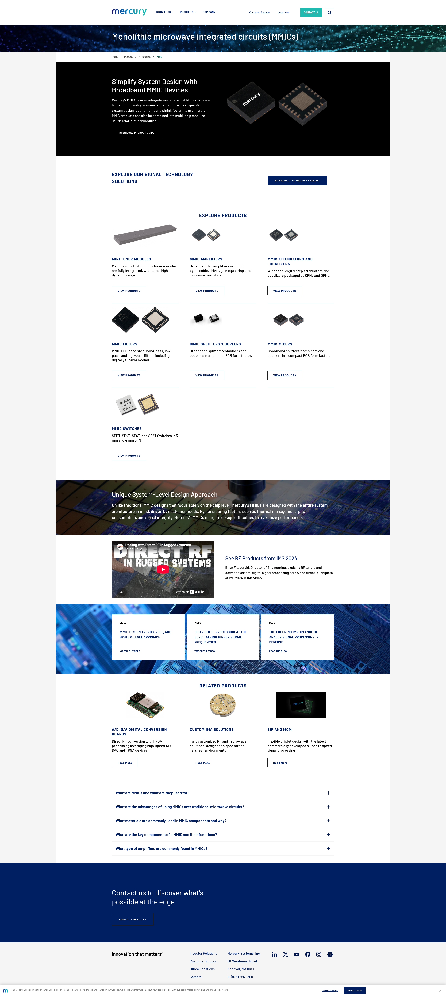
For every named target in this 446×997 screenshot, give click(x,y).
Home (115, 56)
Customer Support (259, 12)
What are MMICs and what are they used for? (152, 792)
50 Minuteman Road (242, 961)
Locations (283, 12)
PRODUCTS (187, 12)
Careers (196, 977)
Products (130, 56)
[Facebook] (308, 954)
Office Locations (202, 969)
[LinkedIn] (275, 954)
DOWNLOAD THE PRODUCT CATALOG (297, 180)
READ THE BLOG (278, 651)
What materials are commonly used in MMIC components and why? (171, 820)
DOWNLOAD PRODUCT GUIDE (137, 132)
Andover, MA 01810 (241, 969)
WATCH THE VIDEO (130, 651)
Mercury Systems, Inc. (244, 953)
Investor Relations (203, 953)
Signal (146, 56)
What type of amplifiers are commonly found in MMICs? (161, 848)
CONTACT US (311, 12)
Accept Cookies (355, 990)
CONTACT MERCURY (132, 919)
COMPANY (209, 12)
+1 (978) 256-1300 (240, 977)
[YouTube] (297, 954)
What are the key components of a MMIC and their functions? (166, 834)
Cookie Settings (330, 990)
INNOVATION (163, 12)
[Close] (440, 991)
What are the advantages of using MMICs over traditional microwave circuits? (180, 806)
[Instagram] (319, 954)
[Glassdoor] (330, 954)
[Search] (329, 12)
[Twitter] (286, 954)
